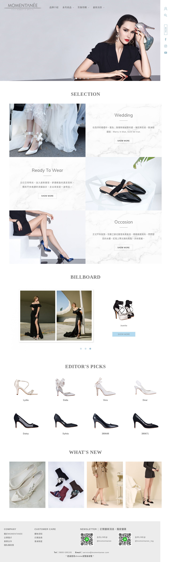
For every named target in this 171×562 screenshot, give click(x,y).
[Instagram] (165, 46)
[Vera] (105, 387)
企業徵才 (8, 537)
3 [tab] (80, 78)
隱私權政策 (9, 545)
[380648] (105, 420)
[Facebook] (165, 39)
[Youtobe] (165, 52)
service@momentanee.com (96, 552)
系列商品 (67, 7)
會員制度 (38, 541)
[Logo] (22, 6)
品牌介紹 (54, 7)
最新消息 (97, 7)
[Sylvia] (65, 420)
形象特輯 (82, 7)
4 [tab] (84, 78)
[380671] (145, 420)
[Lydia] (25, 387)
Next (160, 318)
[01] (27, 484)
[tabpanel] (80, 40)
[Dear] (145, 387)
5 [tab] (88, 78)
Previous (11, 318)
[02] (66, 484)
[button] (165, 15)
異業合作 (8, 541)
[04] (144, 484)
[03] (105, 484)
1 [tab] (72, 78)
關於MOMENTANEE (13, 534)
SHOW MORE (123, 141)
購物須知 (38, 534)
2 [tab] (76, 78)
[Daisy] (25, 420)
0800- (62, 552)
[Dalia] (65, 387)
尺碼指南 (38, 537)
